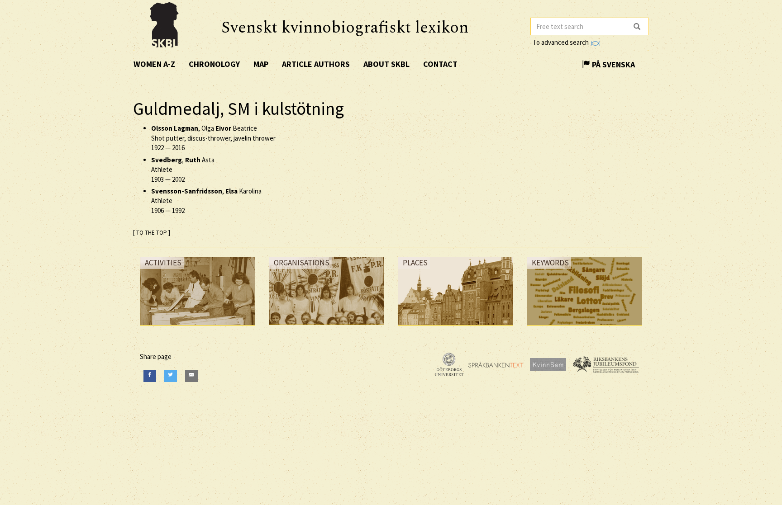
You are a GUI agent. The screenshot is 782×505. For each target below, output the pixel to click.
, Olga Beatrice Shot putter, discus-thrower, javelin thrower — (213, 138)
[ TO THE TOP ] (151, 232)
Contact (440, 64)
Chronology (214, 64)
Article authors (316, 64)
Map (260, 64)
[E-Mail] (191, 376)
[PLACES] (455, 327)
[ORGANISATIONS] (326, 327)
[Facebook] (149, 376)
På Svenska (612, 64)
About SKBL (386, 64)
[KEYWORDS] (584, 327)
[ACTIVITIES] (197, 327)
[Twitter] (170, 376)
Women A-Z (154, 64)
